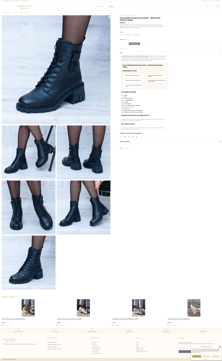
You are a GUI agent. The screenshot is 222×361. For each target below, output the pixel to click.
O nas (214, 0)
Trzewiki (131, 15)
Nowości (15, 12)
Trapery (129, 15)
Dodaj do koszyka (134, 43)
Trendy (26, 12)
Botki (120, 15)
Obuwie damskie (7, 12)
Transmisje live (204, 0)
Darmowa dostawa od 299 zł (7, 0)
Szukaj (111, 6)
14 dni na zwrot (16, 0)
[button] (219, 346)
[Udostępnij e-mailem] (132, 136)
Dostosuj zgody (216, 356)
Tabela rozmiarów (123, 39)
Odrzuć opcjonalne (206, 356)
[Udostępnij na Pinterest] (128, 136)
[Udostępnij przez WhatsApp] (136, 136)
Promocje (21, 12)
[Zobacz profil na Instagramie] (125, 136)
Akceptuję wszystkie (197, 356)
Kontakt (218, 0)
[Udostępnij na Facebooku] (121, 136)
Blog (210, 0)
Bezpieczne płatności (25, 0)
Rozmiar (121, 32)
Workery (134, 15)
